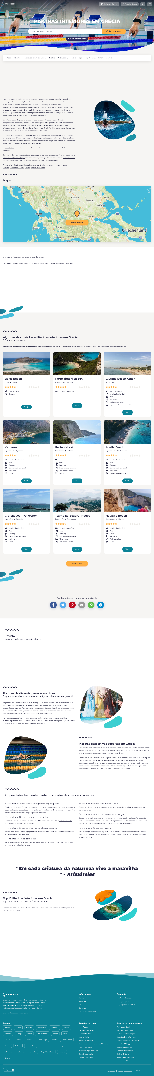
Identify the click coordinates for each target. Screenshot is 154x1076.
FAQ (80, 1005)
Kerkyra (70, 382)
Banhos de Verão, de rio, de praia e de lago (65, 58)
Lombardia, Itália (85, 1034)
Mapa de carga (77, 222)
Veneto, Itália (84, 1037)
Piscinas (6, 168)
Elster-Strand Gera (124, 1061)
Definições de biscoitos (87, 1011)
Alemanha (54, 1028)
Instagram (24, 1013)
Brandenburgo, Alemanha (88, 1051)
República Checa (47, 1052)
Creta (7, 382)
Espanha (33, 1052)
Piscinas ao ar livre (17, 168)
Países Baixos (67, 1040)
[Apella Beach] (127, 432)
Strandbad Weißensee (125, 1051)
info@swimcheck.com (124, 998)
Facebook (14, 1013)
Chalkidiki (19, 519)
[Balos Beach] (26, 363)
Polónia (18, 1046)
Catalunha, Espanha (86, 1030)
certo (24, 845)
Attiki (114, 382)
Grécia (77, 16)
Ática (108, 382)
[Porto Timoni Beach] (77, 363)
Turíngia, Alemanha (86, 1057)
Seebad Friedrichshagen (126, 1034)
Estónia (66, 1028)
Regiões (17, 58)
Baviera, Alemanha (86, 1041)
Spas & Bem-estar (38, 168)
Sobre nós (82, 1001)
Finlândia (8, 1034)
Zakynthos (121, 519)
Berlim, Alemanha (85, 1047)
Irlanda (55, 1034)
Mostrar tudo (77, 563)
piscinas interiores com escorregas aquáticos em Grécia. (26, 813)
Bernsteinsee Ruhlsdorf (125, 1057)
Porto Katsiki (64, 447)
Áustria (7, 1046)
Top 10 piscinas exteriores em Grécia (99, 58)
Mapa (9, 58)
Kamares (11, 447)
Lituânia (29, 1040)
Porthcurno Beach (123, 1027)
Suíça (62, 1046)
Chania (14, 382)
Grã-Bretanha (42, 1034)
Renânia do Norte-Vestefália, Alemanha (94, 1044)
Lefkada (70, 451)
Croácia (7, 1040)
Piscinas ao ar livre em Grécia (35, 58)
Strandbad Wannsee (124, 1047)
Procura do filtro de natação (14, 158)
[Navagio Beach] (127, 500)
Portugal (29, 1046)
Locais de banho (61, 165)
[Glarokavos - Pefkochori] (26, 500)
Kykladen (19, 451)
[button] (109, 4)
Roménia (41, 1046)
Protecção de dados (125, 1071)
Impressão (111, 1071)
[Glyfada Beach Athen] (127, 363)
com (144, 834)
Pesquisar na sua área (78, 39)
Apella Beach (115, 447)
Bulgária (29, 1028)
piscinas (131, 834)
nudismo (89, 837)
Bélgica (18, 1028)
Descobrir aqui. (23, 834)
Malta (54, 1040)
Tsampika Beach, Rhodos (72, 515)
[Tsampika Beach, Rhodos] (77, 500)
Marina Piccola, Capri (125, 1030)
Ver (25, 407)
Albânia (7, 1028)
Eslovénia (21, 1052)
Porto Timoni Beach (69, 378)
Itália (65, 1034)
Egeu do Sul (9, 451)
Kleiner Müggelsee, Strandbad (128, 1041)
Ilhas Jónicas (59, 382)
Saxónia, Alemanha (86, 1054)
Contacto (82, 1008)
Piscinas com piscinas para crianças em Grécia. (115, 823)
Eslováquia (9, 1052)
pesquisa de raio (69, 158)
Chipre (7, 1058)
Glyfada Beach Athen (120, 378)
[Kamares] (26, 432)
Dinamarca (41, 1028)
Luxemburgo (42, 1040)
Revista (81, 998)
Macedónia (9, 519)
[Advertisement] (70, 79)
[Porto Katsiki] (77, 432)
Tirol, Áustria (83, 1027)
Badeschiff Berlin (123, 1054)
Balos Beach (13, 378)
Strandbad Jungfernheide (126, 1037)
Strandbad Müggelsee (125, 1044)
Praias (27, 168)
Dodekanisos (122, 451)
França (19, 1034)
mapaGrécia (9, 148)
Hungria (62, 1052)
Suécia (52, 1046)
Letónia (18, 1040)
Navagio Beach (116, 515)
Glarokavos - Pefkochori (21, 515)
